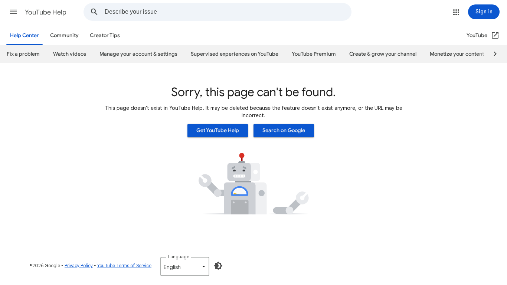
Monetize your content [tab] (457, 54)
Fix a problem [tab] (23, 54)
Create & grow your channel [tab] (382, 54)
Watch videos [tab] (69, 54)
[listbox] (184, 266)
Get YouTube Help (217, 130)
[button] (13, 12)
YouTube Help (45, 12)
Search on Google (283, 130)
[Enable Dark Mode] (218, 266)
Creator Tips (105, 35)
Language (178, 256)
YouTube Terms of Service (124, 265)
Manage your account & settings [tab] (138, 54)
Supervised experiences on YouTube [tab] (234, 54)
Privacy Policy (79, 265)
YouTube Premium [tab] (314, 54)
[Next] (492, 54)
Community (64, 35)
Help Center (24, 35)
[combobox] (228, 11)
